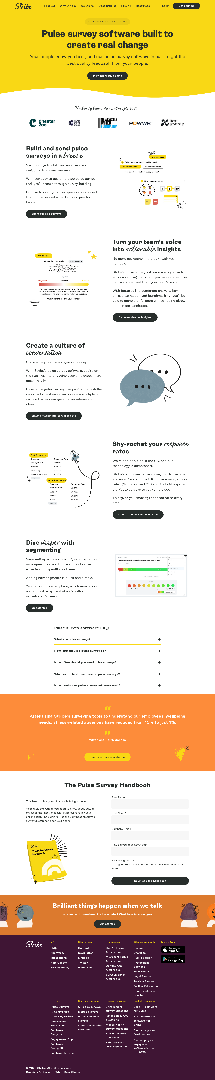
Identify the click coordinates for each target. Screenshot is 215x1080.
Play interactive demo (107, 75)
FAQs (54, 948)
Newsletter (85, 952)
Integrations (59, 957)
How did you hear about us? (129, 844)
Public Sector (143, 957)
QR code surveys (89, 1006)
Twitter (83, 962)
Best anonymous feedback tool (144, 1032)
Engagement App (62, 1039)
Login (165, 5)
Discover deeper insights (135, 317)
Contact (83, 948)
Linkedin (84, 957)
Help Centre (59, 962)
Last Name (118, 813)
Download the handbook (150, 880)
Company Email (121, 828)
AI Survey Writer (62, 1016)
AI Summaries (60, 1011)
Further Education (146, 986)
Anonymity (57, 952)
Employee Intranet (63, 1053)
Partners (139, 948)
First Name (118, 797)
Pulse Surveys (60, 1006)
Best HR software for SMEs (145, 1008)
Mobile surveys (88, 1011)
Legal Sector (142, 976)
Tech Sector (142, 971)
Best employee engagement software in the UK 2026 (144, 1046)
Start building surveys (46, 213)
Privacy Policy (60, 967)
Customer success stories (107, 757)
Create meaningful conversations (54, 415)
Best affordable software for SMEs (144, 1020)
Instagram (85, 967)
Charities (140, 952)
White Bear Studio (67, 1072)
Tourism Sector (144, 981)
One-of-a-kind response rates (138, 514)
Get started (186, 5)
